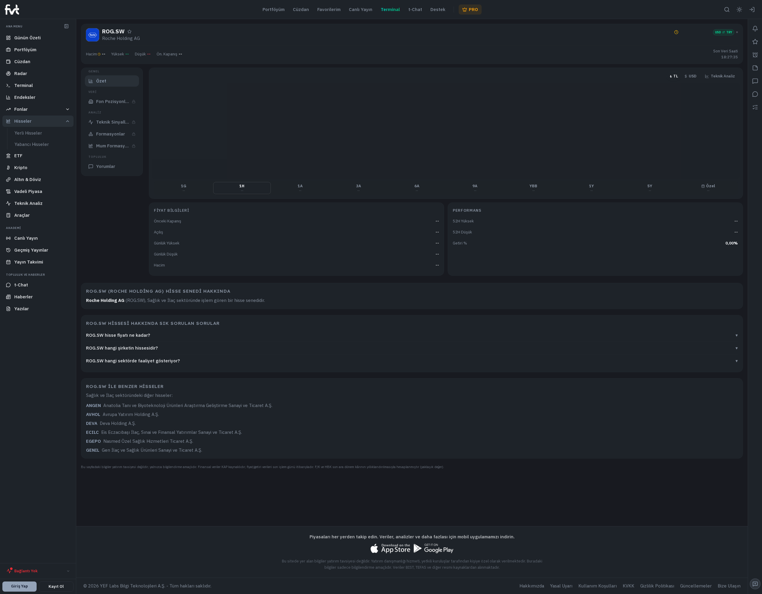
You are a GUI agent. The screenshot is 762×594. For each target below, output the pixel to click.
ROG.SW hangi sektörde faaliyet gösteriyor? (412, 361)
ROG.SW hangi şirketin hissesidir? (412, 348)
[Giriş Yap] (752, 9)
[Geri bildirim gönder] (755, 584)
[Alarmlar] (755, 55)
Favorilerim (329, 9)
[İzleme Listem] (755, 107)
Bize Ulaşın (729, 586)
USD (693, 76)
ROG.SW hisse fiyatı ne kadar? (412, 335)
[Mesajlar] (755, 94)
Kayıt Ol (56, 586)
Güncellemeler (696, 586)
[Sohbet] (755, 81)
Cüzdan (301, 9)
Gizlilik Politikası (657, 586)
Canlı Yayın (360, 9)
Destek (437, 9)
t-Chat (415, 9)
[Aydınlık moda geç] (739, 9)
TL (674, 76)
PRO (473, 9)
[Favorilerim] (755, 42)
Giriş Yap (19, 586)
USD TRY (723, 32)
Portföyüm (274, 9)
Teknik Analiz (723, 76)
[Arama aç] (727, 9)
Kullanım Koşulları (597, 586)
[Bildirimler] (755, 29)
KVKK (628, 586)
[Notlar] (755, 68)
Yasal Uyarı (561, 586)
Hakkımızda (531, 586)
